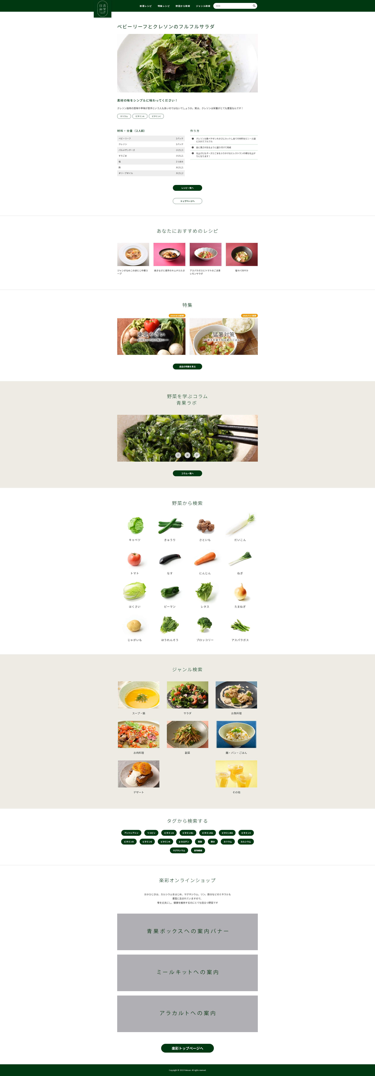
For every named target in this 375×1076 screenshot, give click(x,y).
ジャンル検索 (203, 5)
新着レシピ (146, 5)
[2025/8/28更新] (151, 336)
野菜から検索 (183, 5)
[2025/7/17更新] (224, 336)
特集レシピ (164, 5)
